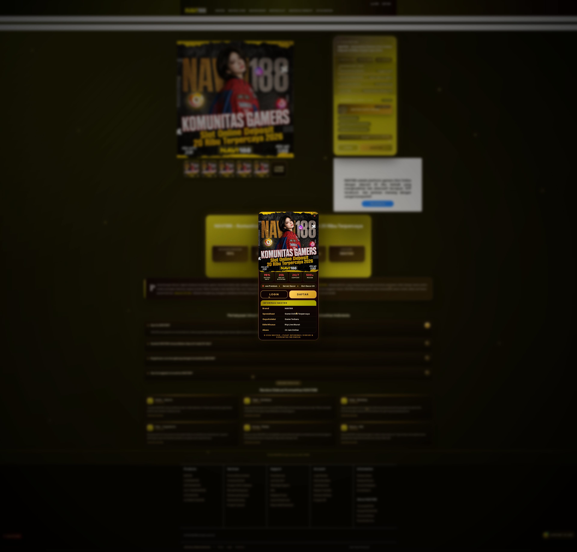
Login (274, 294)
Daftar (303, 294)
